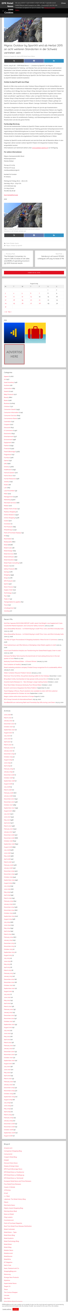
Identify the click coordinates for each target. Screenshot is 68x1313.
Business (7, 403)
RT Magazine (8, 1262)
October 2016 (8, 841)
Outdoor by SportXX (16, 245)
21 (39, 300)
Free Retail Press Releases (12, 1184)
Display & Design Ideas (11, 1166)
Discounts (7, 427)
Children (7, 406)
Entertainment (8, 436)
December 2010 (9, 1051)
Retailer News (8, 1250)
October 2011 (8, 1021)
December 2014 (9, 907)
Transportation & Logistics (12, 602)
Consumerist (8, 1154)
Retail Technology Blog (11, 1241)
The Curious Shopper (11, 1292)
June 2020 (7, 739)
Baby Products (8, 394)
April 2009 (7, 1111)
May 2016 (7, 856)
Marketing (7, 499)
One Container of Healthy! (12, 664)
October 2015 (8, 877)
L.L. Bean (7, 1196)
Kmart (6, 1193)
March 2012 (7, 1006)
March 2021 (7, 718)
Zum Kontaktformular (11, 195)
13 (31, 296)
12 (22, 296)
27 (31, 303)
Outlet (6, 521)
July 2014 (7, 922)
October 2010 (8, 1057)
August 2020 (8, 733)
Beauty (6, 397)
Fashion (6, 445)
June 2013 (7, 961)
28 (40, 303)
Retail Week (8, 1244)
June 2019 (7, 763)
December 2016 (9, 835)
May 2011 (7, 1036)
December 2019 (9, 754)
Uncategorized (9, 608)
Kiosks (6, 484)
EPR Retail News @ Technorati (13, 1178)
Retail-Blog (7, 1247)
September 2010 (9, 1060)
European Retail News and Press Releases (17, 1181)
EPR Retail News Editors (28, 56)
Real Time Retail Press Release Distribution (18, 1226)
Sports (17, 243)
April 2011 (7, 1039)
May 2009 (7, 1108)
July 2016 (7, 850)
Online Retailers (9, 515)
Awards (6, 391)
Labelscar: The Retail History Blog (15, 1199)
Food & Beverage (9, 451)
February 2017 (8, 829)
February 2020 (8, 748)
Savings (6, 572)
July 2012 (7, 994)
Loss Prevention (9, 490)
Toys (5, 596)
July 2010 (7, 1066)
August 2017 (8, 811)
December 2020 (9, 724)
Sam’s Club (7, 1265)
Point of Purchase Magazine (13, 1223)
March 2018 (7, 790)
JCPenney (7, 1190)
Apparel (6, 376)
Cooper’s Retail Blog (10, 1157)
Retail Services (8, 554)
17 (5, 300)
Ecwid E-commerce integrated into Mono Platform (20, 688)
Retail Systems (9, 1238)
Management (8, 496)
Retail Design (8, 551)
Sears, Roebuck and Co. (11, 1268)
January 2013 (8, 976)
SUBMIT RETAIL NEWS (34, 272)
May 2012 (7, 1000)
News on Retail (9, 1214)
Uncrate (6, 1295)
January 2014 (8, 940)
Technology (8, 593)
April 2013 (7, 967)
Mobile (6, 505)
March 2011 (7, 1042)
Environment (8, 439)
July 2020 (7, 736)
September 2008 (9, 1133)
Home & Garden (9, 472)
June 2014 (7, 925)
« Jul (5, 312)
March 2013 (7, 970)
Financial (7, 448)
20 (31, 300)
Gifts (5, 463)
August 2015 (8, 883)
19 (22, 300)
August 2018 (8, 784)
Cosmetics (7, 421)
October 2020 (8, 727)
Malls (5, 493)
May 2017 (7, 820)
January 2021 (8, 720)
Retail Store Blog (9, 1235)
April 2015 (7, 895)
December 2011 (9, 1015)
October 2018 (8, 778)
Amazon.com (8, 1148)
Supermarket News (10, 1283)
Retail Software (9, 557)
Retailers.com (8, 1253)
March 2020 (8, 745)
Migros (8, 245)
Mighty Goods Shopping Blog (13, 1208)
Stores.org (7, 1274)
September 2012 (9, 988)
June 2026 (7, 714)
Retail (8, 243)
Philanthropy (8, 530)
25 (14, 303)
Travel (6, 605)
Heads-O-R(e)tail (9, 1187)
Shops (6, 578)
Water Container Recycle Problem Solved (17, 673)
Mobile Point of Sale (10, 509)
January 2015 (8, 904)
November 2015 (9, 874)
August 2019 (8, 760)
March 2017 (7, 826)
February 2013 (8, 973)
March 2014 (7, 934)
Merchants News (9, 1205)
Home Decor (8, 475)
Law (5, 487)
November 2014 (9, 910)
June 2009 (7, 1105)
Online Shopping (9, 518)
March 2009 (8, 1115)
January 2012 (8, 1012)
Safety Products (9, 569)
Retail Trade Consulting (11, 563)
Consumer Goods (9, 409)
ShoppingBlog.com (10, 1271)
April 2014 (7, 931)
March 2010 (7, 1078)
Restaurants (8, 542)
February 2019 (8, 769)
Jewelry (6, 481)
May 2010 (7, 1072)
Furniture (7, 457)
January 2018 (8, 796)
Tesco (6, 1289)
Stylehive (7, 1280)
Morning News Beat (10, 1211)
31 (5, 307)
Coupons (7, 424)
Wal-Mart (7, 1298)
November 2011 (9, 1018)
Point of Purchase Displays (12, 533)
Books (6, 400)
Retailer (12, 243)
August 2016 (8, 847)
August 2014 (8, 919)
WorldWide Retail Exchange (13, 1301)
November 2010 (9, 1054)
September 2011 (9, 1024)
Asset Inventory (9, 382)
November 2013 (9, 946)
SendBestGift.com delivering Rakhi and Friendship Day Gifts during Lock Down (29, 702)
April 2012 (7, 1003)
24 (5, 303)
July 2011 (7, 1030)
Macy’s (6, 1202)
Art (5, 379)
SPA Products (8, 581)
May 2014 (7, 928)
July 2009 (7, 1102)
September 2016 (9, 844)
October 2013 (8, 949)
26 (22, 303)
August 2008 (8, 1136)
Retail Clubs (8, 548)
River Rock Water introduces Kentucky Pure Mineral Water (23, 685)
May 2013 (7, 964)
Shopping (7, 575)
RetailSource (8, 1256)
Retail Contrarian (9, 1229)
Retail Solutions (9, 560)
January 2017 (8, 832)
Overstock (7, 524)
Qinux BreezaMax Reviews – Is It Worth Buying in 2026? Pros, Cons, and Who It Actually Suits (34, 628)
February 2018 (8, 793)
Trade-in (6, 599)
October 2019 (8, 757)
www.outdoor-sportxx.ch (40, 148)
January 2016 (8, 868)
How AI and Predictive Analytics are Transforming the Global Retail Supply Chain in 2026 (32, 650)
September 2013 (9, 952)
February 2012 (8, 1009)
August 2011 (8, 1027)
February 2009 (8, 1117)
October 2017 (8, 805)
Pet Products (8, 527)
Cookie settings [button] (6, 1309)
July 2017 (7, 814)
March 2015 (7, 898)
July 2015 (7, 886)
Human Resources (10, 478)
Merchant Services (10, 502)
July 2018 (7, 787)
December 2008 (9, 1123)
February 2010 (8, 1081)
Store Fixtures (8, 587)
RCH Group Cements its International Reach (18, 699)
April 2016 (7, 859)
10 (5, 296)
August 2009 (8, 1099)
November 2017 (9, 802)
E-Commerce (8, 430)
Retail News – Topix (10, 1232)
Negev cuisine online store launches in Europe (19, 696)
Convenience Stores (10, 418)
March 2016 (7, 862)
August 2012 (8, 991)
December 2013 (9, 943)
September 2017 (9, 808)
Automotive (8, 388)
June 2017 (7, 817)
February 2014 (8, 937)
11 (14, 296)
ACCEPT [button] (16, 1309)
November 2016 (9, 838)
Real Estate (7, 539)
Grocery (6, 466)
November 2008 (9, 1127)
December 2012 (9, 979)
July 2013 (7, 958)
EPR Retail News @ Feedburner (14, 1172)
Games (6, 460)
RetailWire (7, 1259)
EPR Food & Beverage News (13, 1169)
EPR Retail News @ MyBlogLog (14, 1175)
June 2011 (7, 1033)
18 (14, 300)
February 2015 (8, 901)
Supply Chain (8, 590)
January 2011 (8, 1048)
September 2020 (9, 730)
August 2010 (8, 1063)
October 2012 (8, 985)
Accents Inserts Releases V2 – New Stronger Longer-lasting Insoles (26, 682)
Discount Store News (11, 1163)
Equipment (7, 442)
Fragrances (7, 454)
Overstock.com (9, 1220)
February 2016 (8, 865)
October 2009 (8, 1093)
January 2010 (8, 1084)
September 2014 (9, 916)
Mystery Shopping (10, 512)
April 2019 (7, 766)
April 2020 (7, 742)
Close (63, 3)
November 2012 (9, 982)
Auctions (7, 385)
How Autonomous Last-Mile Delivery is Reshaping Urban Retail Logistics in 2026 (30, 645)
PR (5, 536)
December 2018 (9, 775)
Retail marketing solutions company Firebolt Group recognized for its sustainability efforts (33, 667)
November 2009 (9, 1090)
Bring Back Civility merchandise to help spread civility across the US (26, 679)
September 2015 (9, 880)
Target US (7, 1286)
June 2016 (7, 853)
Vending (7, 611)
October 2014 (8, 913)
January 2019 (8, 772)
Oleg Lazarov (8, 1217)
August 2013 (8, 955)
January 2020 (8, 751)
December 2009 (9, 1087)
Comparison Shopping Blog (13, 1151)
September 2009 (9, 1096)
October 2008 (8, 1129)
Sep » (10, 312)
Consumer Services (10, 415)
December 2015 (9, 871)
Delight (6, 1160)
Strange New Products (11, 1277)
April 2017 (7, 823)
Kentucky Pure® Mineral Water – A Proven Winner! (20, 661)
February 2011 (8, 1045)
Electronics (7, 433)
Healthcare (7, 469)
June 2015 (7, 889)
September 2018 (9, 781)
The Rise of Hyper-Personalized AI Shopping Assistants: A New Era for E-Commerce (31, 639)
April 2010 (7, 1075)
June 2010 (7, 1069)
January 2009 (8, 1121)
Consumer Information (11, 412)
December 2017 (9, 799)
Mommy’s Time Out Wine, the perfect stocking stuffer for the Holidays (26, 676)
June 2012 (7, 997)
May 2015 (7, 892)
